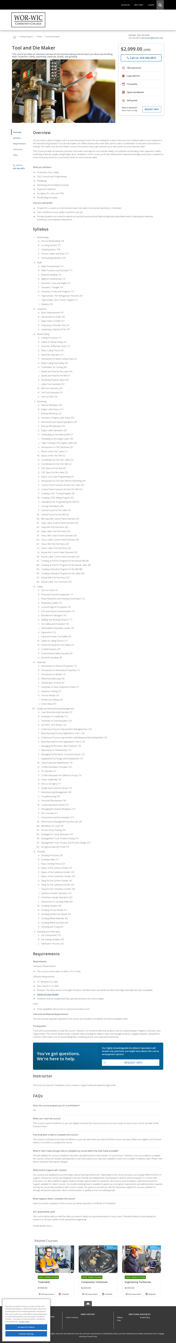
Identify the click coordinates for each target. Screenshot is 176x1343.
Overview (17, 132)
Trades (39, 37)
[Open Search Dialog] (160, 4)
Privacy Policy (92, 1336)
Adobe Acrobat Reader (48, 994)
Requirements (19, 143)
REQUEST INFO (152, 109)
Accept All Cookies (26, 1327)
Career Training (72, 1317)
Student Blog (145, 1317)
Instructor (18, 149)
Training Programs (26, 37)
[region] (26, 1320)
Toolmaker (44, 1282)
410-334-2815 (19, 168)
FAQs (15, 155)
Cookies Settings (26, 1334)
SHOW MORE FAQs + (43, 1226)
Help (119, 1320)
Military (120, 1317)
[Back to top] (88, 1314)
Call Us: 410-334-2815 (141, 58)
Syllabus (17, 138)
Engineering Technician (138, 1282)
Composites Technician (94, 1282)
